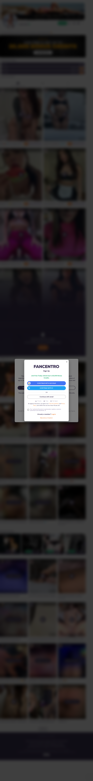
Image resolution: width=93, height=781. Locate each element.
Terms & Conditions (54, 403)
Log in (53, 414)
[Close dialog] (66, 362)
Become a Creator (46, 418)
